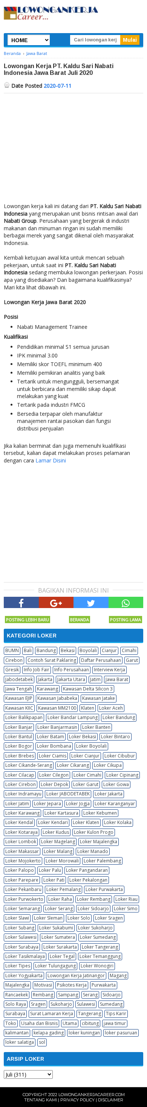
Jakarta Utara (71, 679)
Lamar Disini (50, 460)
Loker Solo (78, 918)
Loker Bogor (18, 746)
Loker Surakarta (60, 947)
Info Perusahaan (71, 669)
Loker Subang (19, 928)
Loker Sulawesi (21, 937)
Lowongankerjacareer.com (91, 1094)
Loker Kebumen (100, 813)
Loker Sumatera (58, 937)
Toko (10, 1023)
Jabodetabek (19, 679)
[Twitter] (91, 602)
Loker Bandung (119, 717)
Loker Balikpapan (24, 717)
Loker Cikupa (108, 765)
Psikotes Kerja (72, 985)
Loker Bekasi (82, 736)
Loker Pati (53, 880)
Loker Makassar (22, 851)
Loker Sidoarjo (93, 908)
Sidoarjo (112, 994)
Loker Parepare (21, 880)
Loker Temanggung (100, 956)
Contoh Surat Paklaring (52, 660)
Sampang (68, 994)
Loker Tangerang (100, 947)
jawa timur (115, 1023)
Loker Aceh (111, 708)
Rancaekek (16, 994)
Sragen (38, 1004)
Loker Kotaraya (21, 832)
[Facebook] (21, 602)
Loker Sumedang (98, 937)
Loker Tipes (17, 966)
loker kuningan (84, 1032)
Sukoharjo (61, 1004)
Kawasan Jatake (98, 698)
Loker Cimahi (87, 775)
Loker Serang (59, 908)
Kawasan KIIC (19, 708)
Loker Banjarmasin (57, 727)
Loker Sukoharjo (95, 928)
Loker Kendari (53, 822)
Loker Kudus (56, 832)
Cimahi (129, 650)
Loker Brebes (19, 756)
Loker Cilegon (54, 775)
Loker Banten (96, 727)
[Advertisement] (73, 149)
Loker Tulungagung (55, 966)
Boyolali (88, 650)
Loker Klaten (86, 822)
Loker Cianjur (85, 756)
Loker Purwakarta (104, 889)
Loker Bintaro (115, 736)
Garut (132, 660)
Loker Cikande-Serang (28, 765)
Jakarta (45, 679)
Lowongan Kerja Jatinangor (76, 975)
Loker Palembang (102, 861)
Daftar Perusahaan (101, 660)
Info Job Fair (36, 669)
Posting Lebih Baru (27, 619)
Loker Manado (92, 851)
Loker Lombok (20, 841)
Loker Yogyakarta (24, 975)
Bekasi (68, 650)
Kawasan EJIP (18, 698)
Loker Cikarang (73, 765)
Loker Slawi (17, 918)
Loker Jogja (78, 803)
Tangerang (89, 1013)
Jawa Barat (117, 679)
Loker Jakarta (108, 794)
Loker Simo (126, 908)
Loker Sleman (48, 918)
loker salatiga (19, 1042)
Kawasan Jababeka (57, 698)
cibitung (90, 1023)
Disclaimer (110, 1099)
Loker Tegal (62, 956)
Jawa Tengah (18, 689)
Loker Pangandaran (87, 870)
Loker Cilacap (19, 775)
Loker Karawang (22, 813)
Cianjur (109, 650)
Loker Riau (126, 899)
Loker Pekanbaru (23, 889)
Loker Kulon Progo (93, 832)
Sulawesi (86, 1004)
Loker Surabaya (21, 947)
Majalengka (17, 985)
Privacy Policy (77, 1099)
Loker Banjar (18, 727)
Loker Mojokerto (23, 861)
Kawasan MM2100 (57, 708)
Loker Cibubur (119, 756)
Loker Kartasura (61, 813)
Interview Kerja (109, 669)
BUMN (12, 650)
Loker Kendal (19, 822)
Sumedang (111, 1004)
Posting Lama (125, 619)
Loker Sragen (109, 918)
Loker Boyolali (91, 746)
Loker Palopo (19, 870)
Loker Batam (50, 736)
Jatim (95, 679)
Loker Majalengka (98, 841)
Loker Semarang (22, 908)
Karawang (47, 689)
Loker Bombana (54, 746)
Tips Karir (116, 1013)
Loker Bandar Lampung (72, 717)
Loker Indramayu (23, 794)
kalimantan (17, 1032)
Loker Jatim (17, 803)
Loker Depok (54, 784)
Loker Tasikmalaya (25, 956)
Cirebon (14, 660)
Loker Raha (60, 899)
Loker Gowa (116, 784)
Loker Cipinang (122, 775)
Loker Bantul (18, 736)
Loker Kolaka (118, 822)
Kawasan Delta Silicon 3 (88, 689)
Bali (28, 650)
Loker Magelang (58, 841)
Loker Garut (85, 784)
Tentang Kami (40, 1099)
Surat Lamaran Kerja (51, 1013)
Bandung (46, 650)
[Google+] (56, 602)
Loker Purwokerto (24, 899)
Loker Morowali (62, 861)
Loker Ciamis (52, 756)
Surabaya (15, 1013)
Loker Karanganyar (115, 803)
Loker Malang (58, 851)
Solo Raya (15, 1004)
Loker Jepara (47, 803)
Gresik (12, 669)
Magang (118, 975)
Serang (90, 994)
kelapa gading (49, 1032)
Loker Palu (50, 870)
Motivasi (43, 985)
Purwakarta (104, 985)
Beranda (79, 619)
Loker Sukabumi (56, 928)
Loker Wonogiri (97, 966)
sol (42, 1042)
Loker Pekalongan (88, 880)
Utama (70, 1023)
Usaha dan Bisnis (39, 1023)
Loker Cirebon (20, 784)
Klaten (87, 708)
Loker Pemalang (63, 889)
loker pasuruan (121, 1032)
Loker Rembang (93, 899)
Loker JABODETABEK (68, 794)
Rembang (43, 994)
